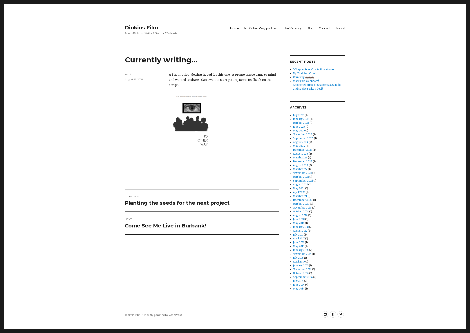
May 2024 (299, 146)
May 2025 (299, 130)
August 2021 (300, 184)
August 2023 (300, 153)
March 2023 (300, 157)
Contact (325, 28)
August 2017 (300, 230)
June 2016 (298, 242)
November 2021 (302, 173)
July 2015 (298, 257)
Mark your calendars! (306, 81)
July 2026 (298, 115)
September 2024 (303, 138)
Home (234, 28)
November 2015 (302, 254)
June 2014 (299, 284)
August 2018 (300, 215)
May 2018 (298, 223)
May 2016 (298, 246)
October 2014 (301, 273)
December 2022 (302, 161)
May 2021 (299, 188)
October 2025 (301, 122)
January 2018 (301, 227)
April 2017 (299, 238)
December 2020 (302, 200)
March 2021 (300, 196)
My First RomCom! (304, 73)
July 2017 (298, 234)
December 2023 (302, 149)
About (340, 28)
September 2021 (303, 180)
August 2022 (300, 165)
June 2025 (299, 126)
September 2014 (303, 277)
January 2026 (301, 119)
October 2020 (301, 203)
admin (128, 74)
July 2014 (298, 281)
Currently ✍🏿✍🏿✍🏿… (304, 77)
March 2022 (300, 169)
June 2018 (299, 219)
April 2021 (299, 192)
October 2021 (301, 176)
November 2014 (302, 269)
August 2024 (300, 142)
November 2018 (302, 207)
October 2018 (301, 211)
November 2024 (302, 134)
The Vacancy (292, 28)
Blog (310, 28)
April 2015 (299, 261)
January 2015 (300, 265)
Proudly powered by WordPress (163, 315)
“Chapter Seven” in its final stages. (314, 69)
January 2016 (300, 250)
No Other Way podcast (261, 28)
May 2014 (298, 288)
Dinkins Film (141, 27)
